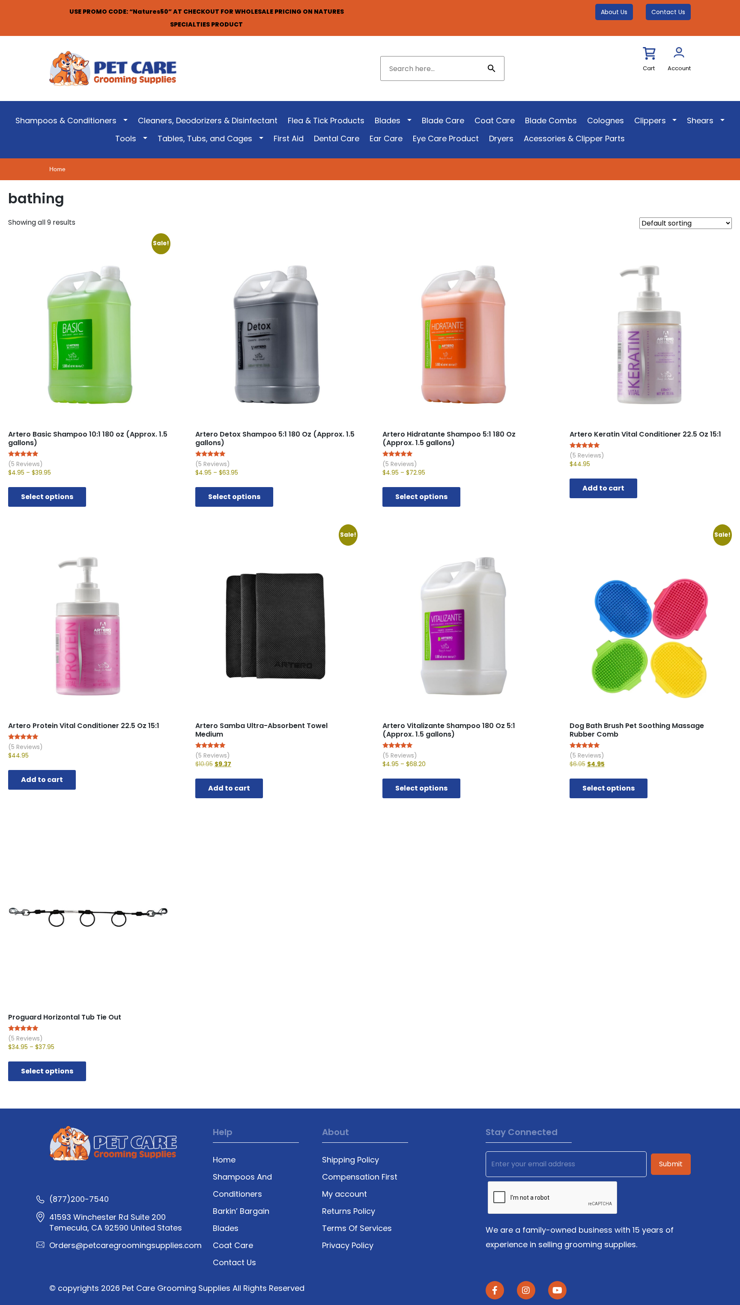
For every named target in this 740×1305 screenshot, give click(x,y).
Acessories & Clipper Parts (574, 138)
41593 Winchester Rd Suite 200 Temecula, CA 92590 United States (115, 1222)
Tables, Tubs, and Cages (205, 138)
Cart (649, 68)
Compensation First (359, 1176)
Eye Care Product (446, 138)
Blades (387, 120)
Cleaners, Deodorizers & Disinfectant (208, 120)
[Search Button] (491, 68)
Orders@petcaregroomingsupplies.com (125, 1245)
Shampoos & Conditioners (65, 120)
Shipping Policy (350, 1159)
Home (57, 169)
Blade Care (443, 120)
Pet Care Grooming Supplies (177, 1288)
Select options (47, 497)
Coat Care (494, 120)
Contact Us (668, 12)
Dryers (501, 138)
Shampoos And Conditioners (242, 1185)
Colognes (605, 120)
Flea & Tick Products (326, 120)
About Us (614, 12)
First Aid (289, 138)
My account (344, 1194)
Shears (700, 120)
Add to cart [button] (603, 488)
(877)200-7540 (79, 1199)
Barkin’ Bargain (241, 1211)
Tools (125, 138)
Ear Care (386, 138)
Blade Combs (551, 120)
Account (679, 68)
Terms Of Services (357, 1228)
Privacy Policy (347, 1245)
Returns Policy (348, 1211)
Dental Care (336, 138)
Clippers (650, 120)
